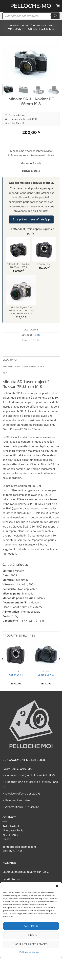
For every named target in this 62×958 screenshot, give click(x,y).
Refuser (31, 935)
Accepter (31, 925)
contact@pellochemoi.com (19, 846)
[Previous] (8, 62)
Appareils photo (18, 25)
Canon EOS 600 (46, 674)
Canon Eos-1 (16, 674)
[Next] (54, 62)
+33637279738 (12, 851)
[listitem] (15, 115)
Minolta (36, 340)
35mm (36, 25)
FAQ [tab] (4, 373)
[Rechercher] (55, 15)
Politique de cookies (29, 952)
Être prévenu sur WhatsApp (31, 219)
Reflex (47, 25)
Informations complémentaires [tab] (23, 366)
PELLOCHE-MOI (31, 5)
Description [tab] (10, 360)
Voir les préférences (31, 944)
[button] (57, 886)
